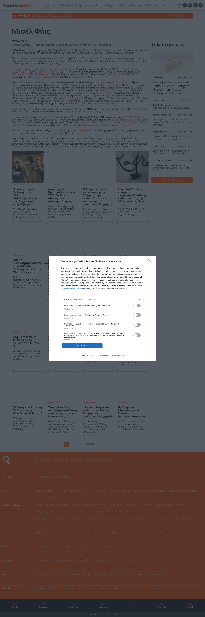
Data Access (102, 356)
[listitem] (102, 299)
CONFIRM (82, 346)
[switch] (137, 305)
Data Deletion (87, 356)
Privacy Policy (118, 356)
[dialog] (102, 308)
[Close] (150, 261)
